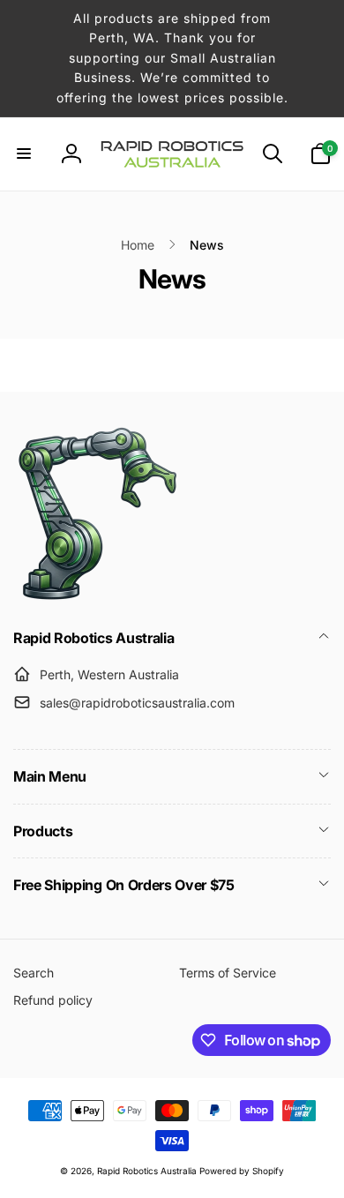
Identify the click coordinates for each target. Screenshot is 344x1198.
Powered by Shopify (241, 1170)
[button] (23, 153)
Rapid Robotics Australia (147, 1170)
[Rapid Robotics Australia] (97, 600)
